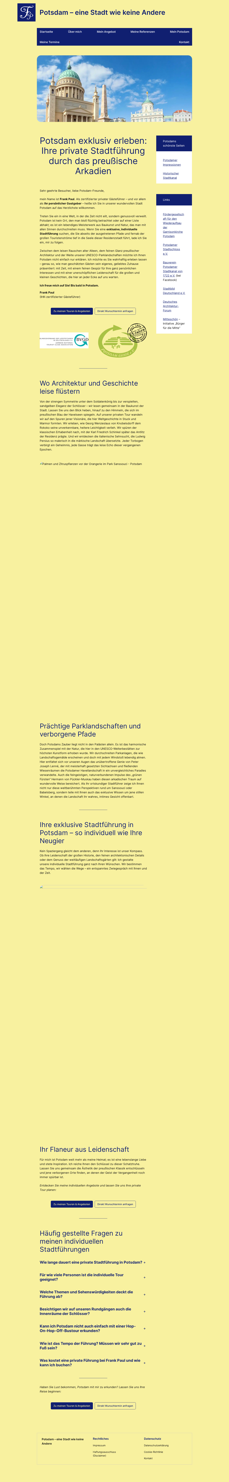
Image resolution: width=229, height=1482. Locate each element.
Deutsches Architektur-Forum (171, 306)
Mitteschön (170, 319)
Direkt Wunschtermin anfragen (115, 311)
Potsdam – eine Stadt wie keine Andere (102, 12)
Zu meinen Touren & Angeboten (71, 311)
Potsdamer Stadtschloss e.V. (171, 249)
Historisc (169, 173)
